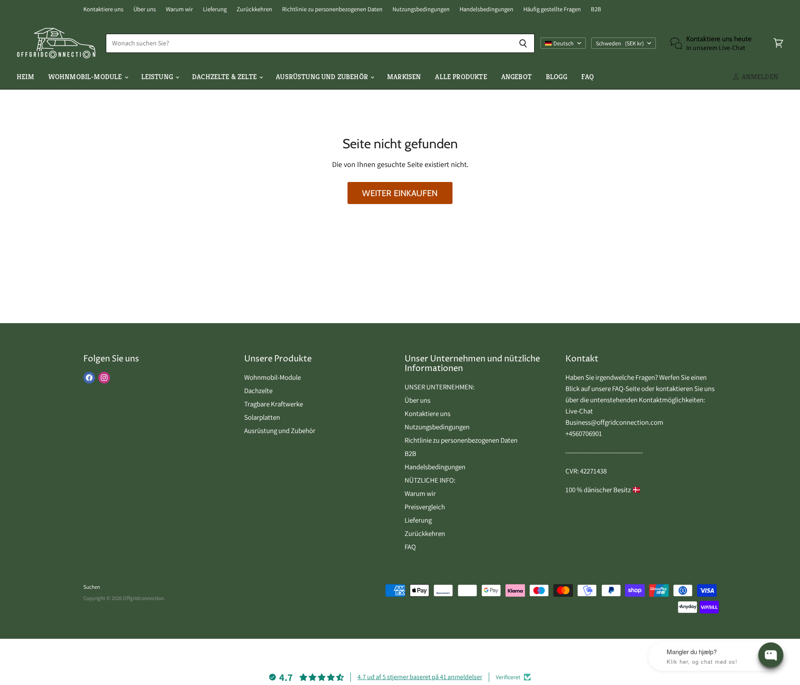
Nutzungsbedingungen (421, 9)
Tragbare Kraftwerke (273, 404)
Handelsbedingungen (486, 9)
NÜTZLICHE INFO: (430, 480)
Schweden (620, 43)
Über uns (144, 9)
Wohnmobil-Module (86, 76)
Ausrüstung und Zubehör (323, 76)
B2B (596, 9)
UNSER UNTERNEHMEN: (440, 386)
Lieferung (215, 9)
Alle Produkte (461, 76)
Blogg (556, 76)
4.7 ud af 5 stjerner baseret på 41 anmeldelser (420, 677)
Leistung (158, 76)
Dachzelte (258, 390)
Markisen (404, 76)
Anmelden (759, 76)
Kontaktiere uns (103, 9)
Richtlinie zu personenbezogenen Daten (332, 9)
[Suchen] (523, 43)
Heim (25, 76)
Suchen (91, 586)
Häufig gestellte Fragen (552, 9)
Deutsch (563, 43)
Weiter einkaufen (400, 193)
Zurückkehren (254, 9)
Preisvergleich (425, 506)
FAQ (587, 76)
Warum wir (179, 9)
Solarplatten (262, 417)
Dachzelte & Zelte (225, 76)
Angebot (516, 76)
